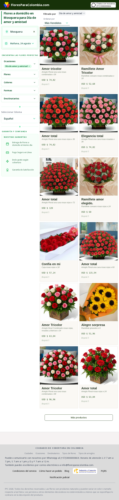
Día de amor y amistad (16, 66)
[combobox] (20, 31)
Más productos (79, 417)
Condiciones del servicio (25, 470)
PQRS (104, 470)
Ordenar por (49, 19)
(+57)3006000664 (70, 457)
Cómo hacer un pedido (50, 470)
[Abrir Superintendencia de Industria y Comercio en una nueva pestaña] (85, 471)
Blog (66, 470)
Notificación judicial (59, 477)
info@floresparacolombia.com (77, 465)
